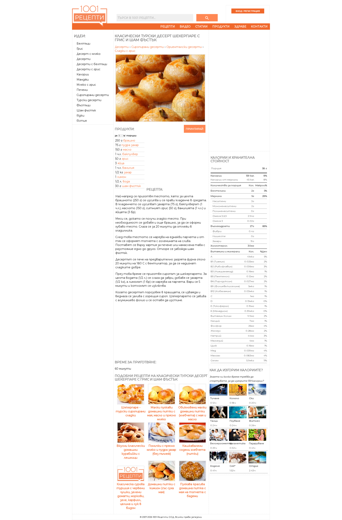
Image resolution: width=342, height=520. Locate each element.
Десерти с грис (88, 69)
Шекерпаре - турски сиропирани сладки (130, 411)
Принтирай (194, 128)
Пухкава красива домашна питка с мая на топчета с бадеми (192, 490)
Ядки (80, 115)
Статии (201, 26)
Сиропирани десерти (93, 95)
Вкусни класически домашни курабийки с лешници (131, 451)
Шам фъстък (86, 110)
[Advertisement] (93, 185)
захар (128, 172)
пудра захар (130, 145)
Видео (185, 26)
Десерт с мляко (89, 54)
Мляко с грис (86, 84)
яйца (121, 163)
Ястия (82, 120)
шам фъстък (131, 186)
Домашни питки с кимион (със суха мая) (161, 488)
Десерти (83, 59)
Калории (83, 74)
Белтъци (83, 43)
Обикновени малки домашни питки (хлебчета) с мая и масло (192, 413)
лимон (121, 177)
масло (127, 149)
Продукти (221, 26)
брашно (129, 140)
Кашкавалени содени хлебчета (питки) (192, 449)
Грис (80, 48)
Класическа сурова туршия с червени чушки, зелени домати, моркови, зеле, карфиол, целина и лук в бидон (131, 496)
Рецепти (167, 26)
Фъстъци (83, 105)
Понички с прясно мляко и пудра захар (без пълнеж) (161, 449)
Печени (82, 90)
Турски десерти (89, 100)
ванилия (128, 168)
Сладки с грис (125, 51)
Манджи (83, 79)
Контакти (259, 26)
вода (126, 181)
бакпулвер (130, 154)
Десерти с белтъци (92, 64)
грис (125, 158)
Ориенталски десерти (184, 47)
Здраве (240, 26)
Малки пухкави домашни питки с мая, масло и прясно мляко (161, 413)
